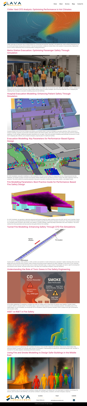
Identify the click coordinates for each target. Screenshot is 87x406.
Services (67, 4)
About (61, 4)
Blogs (73, 4)
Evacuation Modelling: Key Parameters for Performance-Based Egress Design (40, 139)
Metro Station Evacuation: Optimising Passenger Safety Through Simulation (38, 51)
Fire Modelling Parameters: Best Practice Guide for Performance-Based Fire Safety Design (41, 183)
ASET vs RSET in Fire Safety (20, 311)
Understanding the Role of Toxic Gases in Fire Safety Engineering (38, 269)
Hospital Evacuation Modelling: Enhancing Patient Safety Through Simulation (39, 94)
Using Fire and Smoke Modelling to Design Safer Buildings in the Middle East (41, 353)
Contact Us (80, 4)
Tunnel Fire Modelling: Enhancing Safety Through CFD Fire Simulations (41, 227)
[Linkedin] (74, 400)
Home (55, 4)
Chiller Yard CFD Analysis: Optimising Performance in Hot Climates (39, 9)
